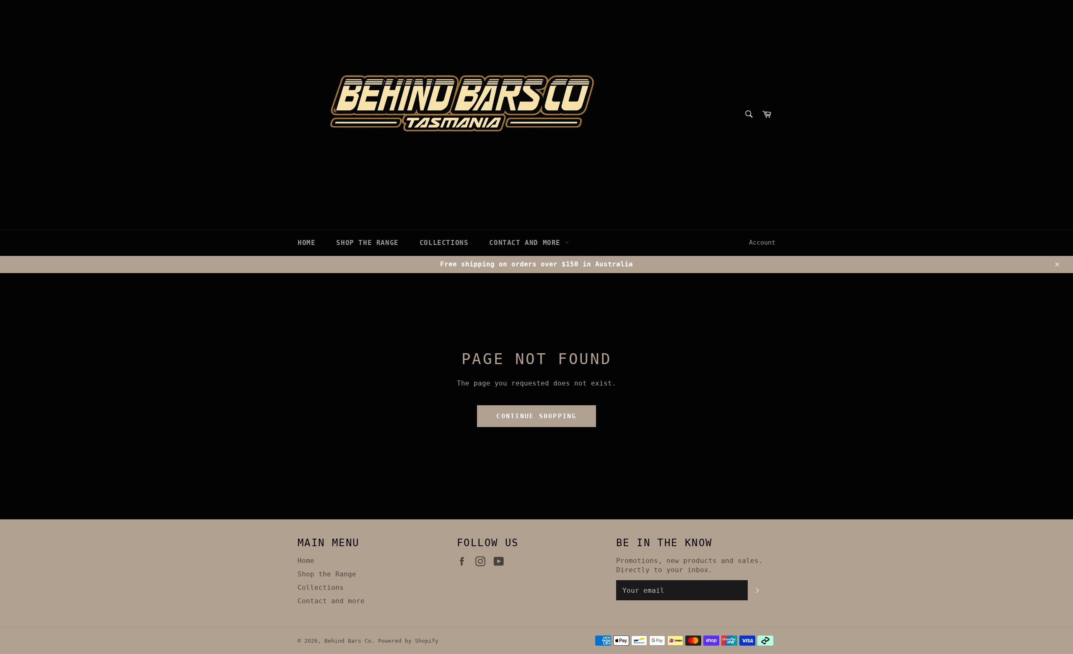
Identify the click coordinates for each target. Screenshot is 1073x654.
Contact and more (527, 243)
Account (762, 242)
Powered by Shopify (408, 641)
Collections (444, 243)
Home (306, 243)
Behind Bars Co (347, 641)
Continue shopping (536, 416)
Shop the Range (367, 243)
